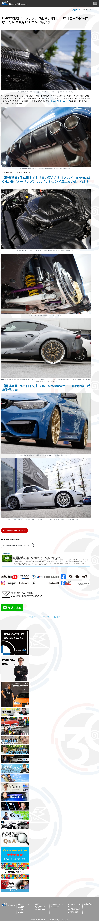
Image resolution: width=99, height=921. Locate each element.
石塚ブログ (76, 10)
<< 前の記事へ (32, 617)
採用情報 (21, 912)
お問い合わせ (88, 904)
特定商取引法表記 (74, 909)
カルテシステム (40, 909)
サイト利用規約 (73, 912)
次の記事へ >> (59, 617)
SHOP (37, 904)
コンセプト (22, 909)
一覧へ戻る (46, 617)
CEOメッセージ (23, 904)
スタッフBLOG (40, 907)
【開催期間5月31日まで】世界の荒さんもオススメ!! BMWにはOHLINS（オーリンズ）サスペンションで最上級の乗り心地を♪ (46, 181)
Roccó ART (55, 907)
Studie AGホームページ (60, 101)
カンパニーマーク (57, 904)
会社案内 (21, 907)
